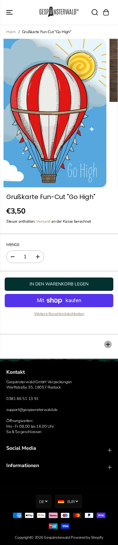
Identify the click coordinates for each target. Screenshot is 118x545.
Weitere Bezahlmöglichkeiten (59, 313)
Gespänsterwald (57, 537)
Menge (12, 244)
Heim (11, 31)
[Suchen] (94, 12)
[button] (10, 12)
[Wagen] (106, 12)
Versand (43, 221)
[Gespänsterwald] (59, 12)
